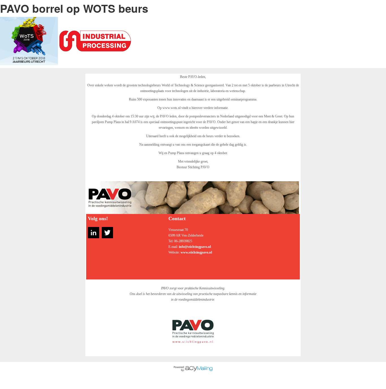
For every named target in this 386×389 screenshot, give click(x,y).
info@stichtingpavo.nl (195, 247)
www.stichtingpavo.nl (196, 252)
